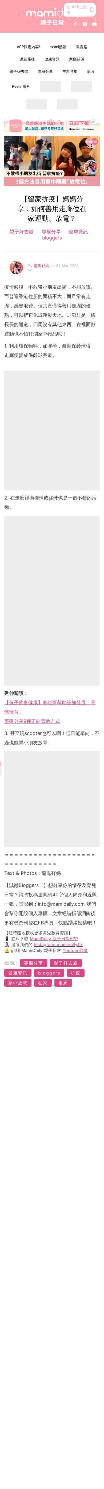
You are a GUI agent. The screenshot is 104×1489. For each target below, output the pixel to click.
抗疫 (76, 973)
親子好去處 (19, 71)
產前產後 (27, 59)
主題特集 (69, 71)
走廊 (63, 982)
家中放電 (17, 982)
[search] (94, 19)
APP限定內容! (28, 46)
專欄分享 (45, 71)
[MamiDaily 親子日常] (52, 16)
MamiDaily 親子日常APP (54, 938)
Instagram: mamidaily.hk (58, 944)
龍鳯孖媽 (42, 265)
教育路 (81, 46)
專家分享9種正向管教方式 (32, 721)
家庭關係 (76, 59)
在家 (43, 982)
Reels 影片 (21, 86)
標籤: (11, 963)
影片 (91, 71)
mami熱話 (58, 46)
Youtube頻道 (75, 950)
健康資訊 (52, 59)
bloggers (52, 238)
